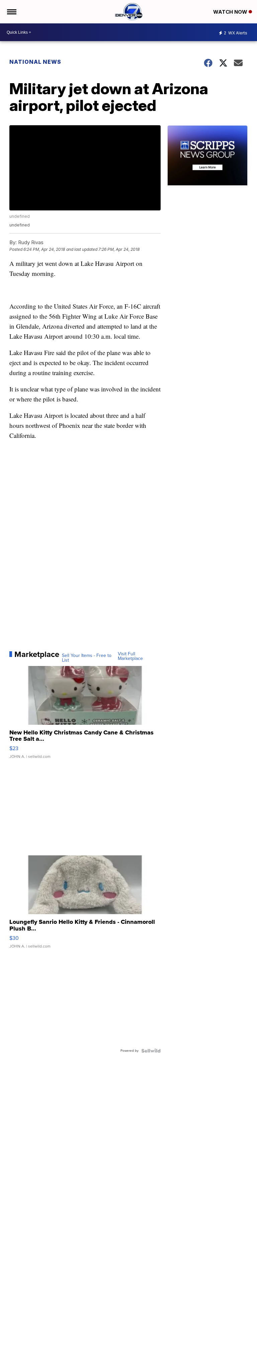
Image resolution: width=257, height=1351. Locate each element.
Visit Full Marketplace (130, 656)
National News (35, 61)
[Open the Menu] (11, 11)
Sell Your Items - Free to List (86, 658)
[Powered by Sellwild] (151, 1050)
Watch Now (231, 12)
